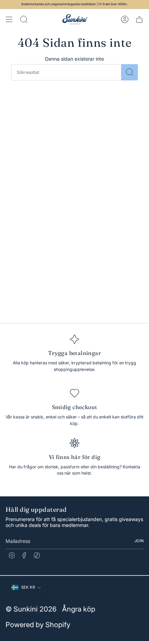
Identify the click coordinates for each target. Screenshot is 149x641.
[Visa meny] (9, 19)
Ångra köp (78, 609)
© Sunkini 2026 (31, 609)
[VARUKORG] (139, 19)
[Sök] (129, 72)
